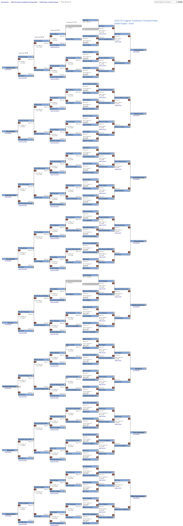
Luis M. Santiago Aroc (89, 36)
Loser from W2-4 (54, 429)
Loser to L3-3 (118, 105)
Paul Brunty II (87, 323)
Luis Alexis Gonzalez (89, 380)
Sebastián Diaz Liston (89, 427)
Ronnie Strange (87, 61)
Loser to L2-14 (102, 97)
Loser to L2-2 (102, 480)
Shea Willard (87, 300)
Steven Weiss (87, 45)
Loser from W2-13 (54, 142)
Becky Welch (87, 93)
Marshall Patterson (88, 109)
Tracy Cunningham (88, 443)
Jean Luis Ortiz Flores (89, 475)
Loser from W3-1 (23, 269)
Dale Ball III (86, 148)
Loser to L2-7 (102, 320)
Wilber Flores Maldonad (90, 514)
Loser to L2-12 (102, 161)
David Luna (86, 412)
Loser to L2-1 (102, 512)
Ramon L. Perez (87, 116)
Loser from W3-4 (23, 78)
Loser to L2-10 (102, 225)
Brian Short (86, 387)
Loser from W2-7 (54, 334)
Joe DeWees (86, 132)
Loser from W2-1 (54, 525)
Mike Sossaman (87, 507)
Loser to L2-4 (102, 416)
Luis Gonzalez (87, 316)
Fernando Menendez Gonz (91, 252)
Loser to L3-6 (118, 424)
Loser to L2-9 (102, 256)
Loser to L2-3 (102, 448)
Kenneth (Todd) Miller (89, 332)
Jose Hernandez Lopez (89, 236)
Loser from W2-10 (54, 238)
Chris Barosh (87, 100)
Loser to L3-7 (118, 360)
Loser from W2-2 (54, 493)
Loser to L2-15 (102, 65)
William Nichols (87, 364)
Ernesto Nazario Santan (90, 84)
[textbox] (165, 2)
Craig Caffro (86, 68)
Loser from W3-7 (23, 396)
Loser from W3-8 (23, 333)
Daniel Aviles (87, 179)
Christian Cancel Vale (89, 355)
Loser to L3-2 (118, 169)
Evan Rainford (87, 466)
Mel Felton (86, 259)
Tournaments (5, 2)
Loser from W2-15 (54, 79)
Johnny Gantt (87, 371)
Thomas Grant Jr (88, 211)
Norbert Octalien (88, 52)
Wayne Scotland (88, 141)
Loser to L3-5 (118, 488)
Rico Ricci (86, 20)
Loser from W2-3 (54, 461)
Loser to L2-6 (102, 352)
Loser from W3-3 (23, 141)
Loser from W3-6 (23, 460)
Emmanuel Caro (88, 77)
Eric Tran (85, 491)
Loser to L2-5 (102, 384)
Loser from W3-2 (23, 205)
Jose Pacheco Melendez (90, 243)
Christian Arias (87, 163)
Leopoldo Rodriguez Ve (90, 396)
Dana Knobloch (87, 204)
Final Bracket (136, 51)
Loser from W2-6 (54, 365)
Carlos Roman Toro (88, 156)
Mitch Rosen (86, 268)
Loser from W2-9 (54, 270)
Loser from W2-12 (54, 174)
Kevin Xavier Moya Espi (90, 403)
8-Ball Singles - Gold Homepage (49, 2)
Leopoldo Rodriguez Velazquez (12, 386)
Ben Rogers (86, 348)
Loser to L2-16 (102, 33)
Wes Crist (86, 450)
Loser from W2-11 (54, 206)
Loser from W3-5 (23, 524)
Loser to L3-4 (118, 41)
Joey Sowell (86, 523)
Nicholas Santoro (88, 419)
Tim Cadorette (87, 220)
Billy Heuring (87, 188)
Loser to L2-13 (102, 129)
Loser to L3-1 (118, 233)
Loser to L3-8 (118, 296)
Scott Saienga (87, 275)
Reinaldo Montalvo (88, 227)
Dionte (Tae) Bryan (88, 195)
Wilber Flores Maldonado (138, 496)
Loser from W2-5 (54, 397)
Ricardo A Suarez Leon (89, 291)
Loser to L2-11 (102, 193)
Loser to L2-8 (102, 288)
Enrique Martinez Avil (89, 434)
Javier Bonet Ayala (88, 172)
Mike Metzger (87, 482)
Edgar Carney (87, 339)
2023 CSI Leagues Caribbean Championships (24, 2)
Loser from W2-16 (54, 47)
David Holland (87, 125)
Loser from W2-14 (54, 110)
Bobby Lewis (86, 459)
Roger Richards (87, 307)
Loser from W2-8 (54, 302)
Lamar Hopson (87, 498)
